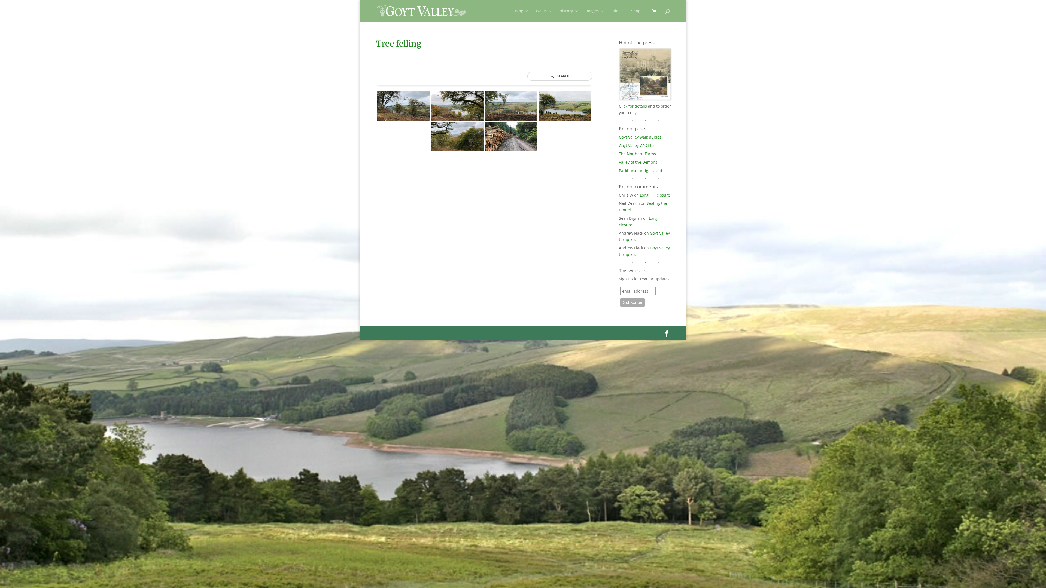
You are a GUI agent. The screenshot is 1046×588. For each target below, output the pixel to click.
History (566, 11)
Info (615, 11)
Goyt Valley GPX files (637, 145)
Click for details (633, 106)
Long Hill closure (655, 195)
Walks (541, 11)
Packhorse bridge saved (640, 170)
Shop (636, 11)
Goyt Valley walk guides (640, 137)
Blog (519, 11)
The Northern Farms (637, 153)
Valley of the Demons (638, 162)
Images (592, 11)
